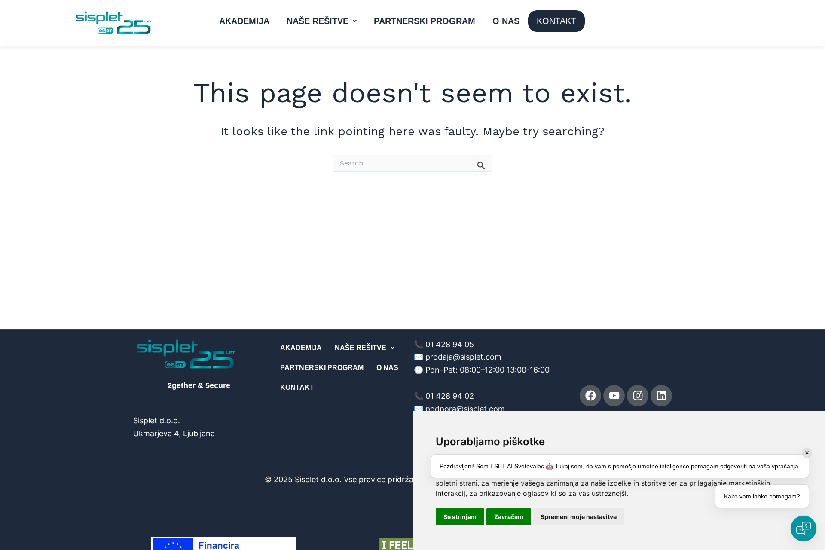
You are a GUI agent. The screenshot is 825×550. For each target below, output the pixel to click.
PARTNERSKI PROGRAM (424, 21)
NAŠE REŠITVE (317, 21)
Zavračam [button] (508, 516)
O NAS (505, 21)
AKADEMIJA (244, 21)
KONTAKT (556, 21)
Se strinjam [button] (460, 516)
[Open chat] (803, 528)
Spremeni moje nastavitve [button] (579, 516)
